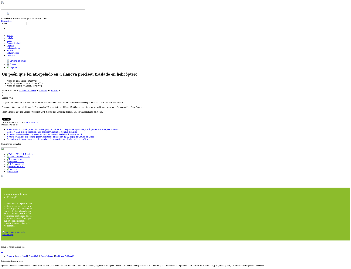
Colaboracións (13, 53)
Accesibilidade (47, 256)
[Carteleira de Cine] (12, 169)
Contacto (10, 256)
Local (9, 40)
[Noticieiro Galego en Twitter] (2, 251)
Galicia (10, 38)
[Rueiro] (15, 161)
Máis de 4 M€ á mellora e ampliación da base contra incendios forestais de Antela (42, 132)
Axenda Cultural (14, 43)
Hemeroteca (6, 21)
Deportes (10, 45)
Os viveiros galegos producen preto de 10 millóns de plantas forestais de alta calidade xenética (47, 139)
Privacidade (34, 256)
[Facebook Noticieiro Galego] (1, 251)
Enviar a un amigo (17, 61)
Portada (10, 35)
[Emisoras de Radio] (16, 166)
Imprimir (13, 67)
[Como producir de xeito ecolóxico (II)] (18, 234)
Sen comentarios (32, 122)
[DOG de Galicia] (18, 156)
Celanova (43, 90)
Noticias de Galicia (27, 90)
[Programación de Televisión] (12, 171)
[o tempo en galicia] (16, 164)
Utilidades (11, 55)
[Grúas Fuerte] (43, 9)
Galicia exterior (13, 48)
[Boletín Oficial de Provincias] (20, 154)
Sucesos (10, 50)
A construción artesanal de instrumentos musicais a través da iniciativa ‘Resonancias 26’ (44, 134)
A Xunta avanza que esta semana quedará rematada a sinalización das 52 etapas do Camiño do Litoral (50, 137)
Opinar (12, 64)
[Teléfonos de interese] (16, 159)
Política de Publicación (65, 256)
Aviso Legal (21, 256)
